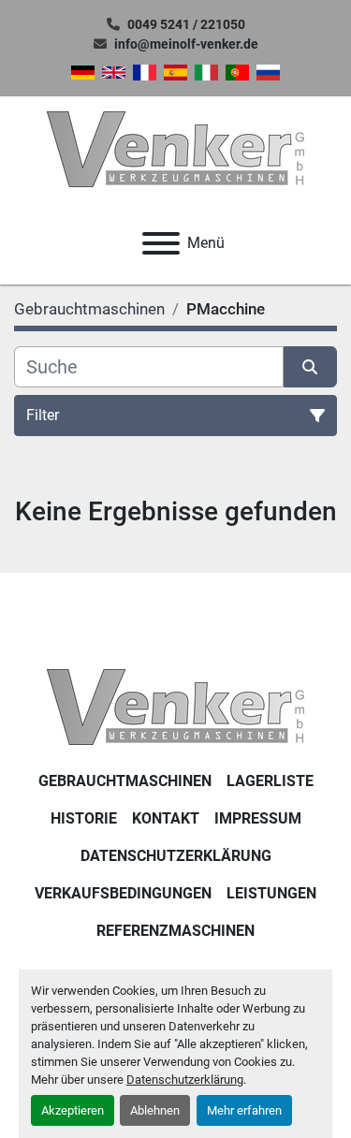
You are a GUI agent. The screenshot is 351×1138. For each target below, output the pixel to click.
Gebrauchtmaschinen (125, 781)
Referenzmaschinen (175, 931)
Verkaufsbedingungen (123, 893)
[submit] (311, 366)
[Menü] (161, 243)
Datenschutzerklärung (184, 1079)
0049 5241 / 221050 (186, 24)
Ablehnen (155, 1110)
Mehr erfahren (244, 1110)
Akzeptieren (72, 1110)
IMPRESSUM (257, 818)
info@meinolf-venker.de (186, 43)
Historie (84, 818)
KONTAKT (165, 818)
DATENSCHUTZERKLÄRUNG (175, 856)
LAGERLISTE (270, 781)
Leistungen (271, 893)
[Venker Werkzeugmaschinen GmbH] (175, 706)
